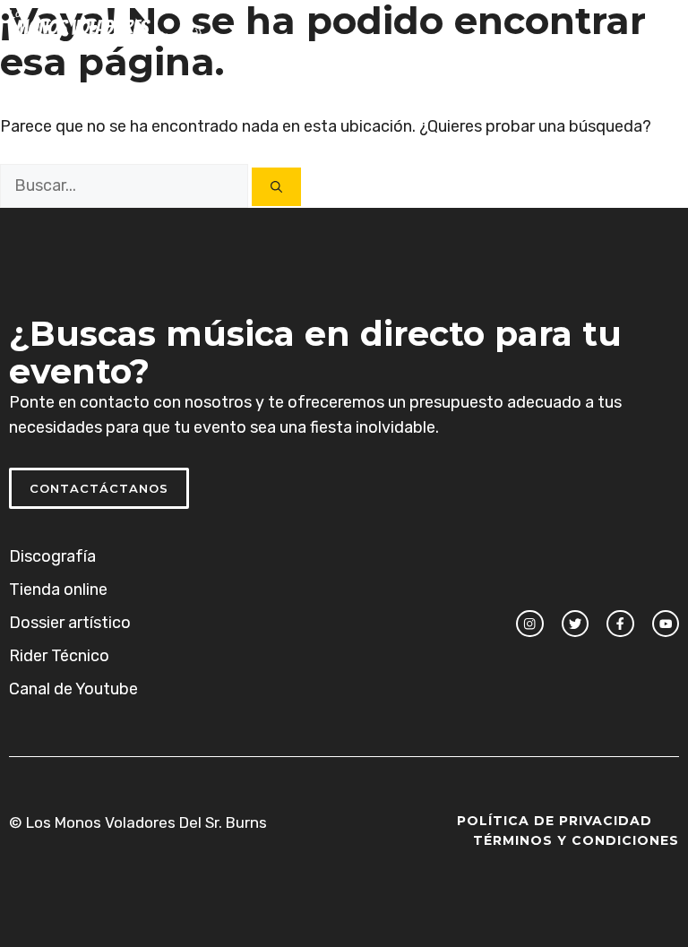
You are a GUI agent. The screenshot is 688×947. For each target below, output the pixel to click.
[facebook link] (619, 623)
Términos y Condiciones (576, 840)
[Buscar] (276, 187)
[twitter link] (575, 623)
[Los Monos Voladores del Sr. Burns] (105, 27)
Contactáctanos (99, 488)
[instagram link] (529, 623)
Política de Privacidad (554, 821)
